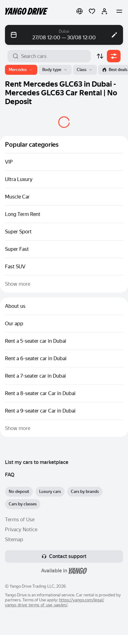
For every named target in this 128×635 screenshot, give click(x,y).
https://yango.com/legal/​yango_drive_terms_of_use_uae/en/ (54, 602)
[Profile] (104, 11)
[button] (79, 11)
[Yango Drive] (26, 11)
